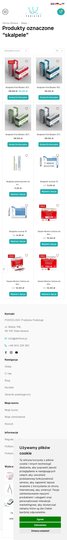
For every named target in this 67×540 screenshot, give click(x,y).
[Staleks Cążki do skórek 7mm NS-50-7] (10, 489)
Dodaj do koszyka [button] (18, 97)
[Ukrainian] (63, 3)
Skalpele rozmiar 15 (18, 231)
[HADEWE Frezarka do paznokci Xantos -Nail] (10, 503)
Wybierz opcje (18, 194)
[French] (54, 3)
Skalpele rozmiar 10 (49, 181)
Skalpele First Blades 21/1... (49, 134)
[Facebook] (6, 352)
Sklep (24, 23)
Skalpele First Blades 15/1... (49, 87)
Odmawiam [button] (40, 525)
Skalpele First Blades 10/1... (18, 87)
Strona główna (10, 23)
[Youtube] (16, 352)
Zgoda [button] (40, 519)
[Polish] (60, 3)
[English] (52, 3)
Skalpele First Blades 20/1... (17, 134)
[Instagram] (11, 352)
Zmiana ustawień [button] (40, 530)
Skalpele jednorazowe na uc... (18, 182)
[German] (57, 3)
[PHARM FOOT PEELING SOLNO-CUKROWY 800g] (10, 476)
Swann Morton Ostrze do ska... (49, 232)
